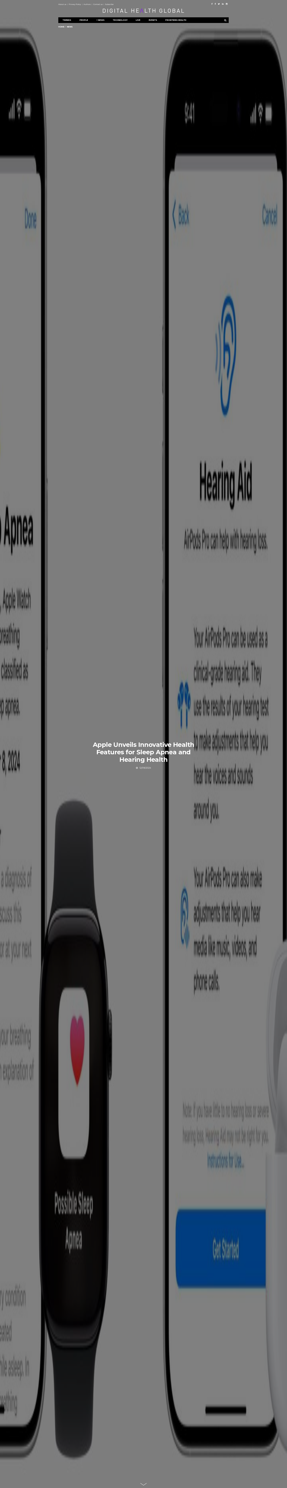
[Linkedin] (223, 4)
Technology (120, 20)
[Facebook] (211, 4)
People (84, 20)
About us (62, 4)
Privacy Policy (75, 4)
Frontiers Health (175, 20)
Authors (87, 4)
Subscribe (109, 4)
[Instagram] (227, 4)
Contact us (98, 4)
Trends (66, 20)
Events (153, 20)
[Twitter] (219, 4)
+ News (100, 20)
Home (61, 27)
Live (138, 20)
